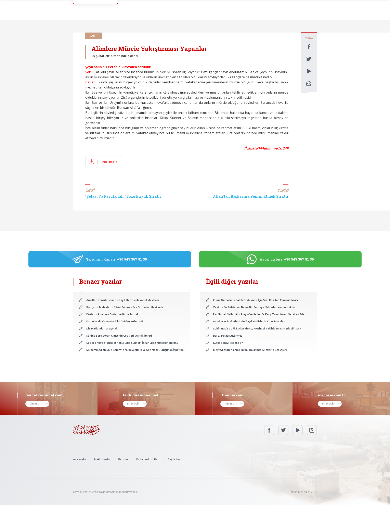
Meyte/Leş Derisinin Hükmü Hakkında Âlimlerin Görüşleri (250, 350)
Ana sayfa (79, 459)
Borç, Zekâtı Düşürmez (227, 335)
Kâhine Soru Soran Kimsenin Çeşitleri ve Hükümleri (119, 335)
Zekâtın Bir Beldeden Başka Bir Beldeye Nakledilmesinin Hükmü (254, 307)
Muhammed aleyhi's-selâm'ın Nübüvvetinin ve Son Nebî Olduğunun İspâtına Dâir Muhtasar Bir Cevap (135, 350)
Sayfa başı (174, 459)
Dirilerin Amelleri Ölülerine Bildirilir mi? (112, 314)
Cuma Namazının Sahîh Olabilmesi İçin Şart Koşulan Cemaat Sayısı (255, 300)
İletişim (123, 459)
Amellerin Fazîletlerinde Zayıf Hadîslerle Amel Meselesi (122, 300)
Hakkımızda (102, 459)
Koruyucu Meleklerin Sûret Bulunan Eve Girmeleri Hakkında (124, 307)
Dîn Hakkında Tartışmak (101, 328)
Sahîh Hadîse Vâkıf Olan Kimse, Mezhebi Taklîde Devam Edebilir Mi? (257, 328)
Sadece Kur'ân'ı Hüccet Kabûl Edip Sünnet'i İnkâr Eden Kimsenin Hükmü (132, 343)
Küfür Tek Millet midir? (228, 343)
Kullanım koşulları (147, 459)
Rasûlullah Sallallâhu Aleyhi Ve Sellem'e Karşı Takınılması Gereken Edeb (259, 314)
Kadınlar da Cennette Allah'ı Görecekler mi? (114, 321)
